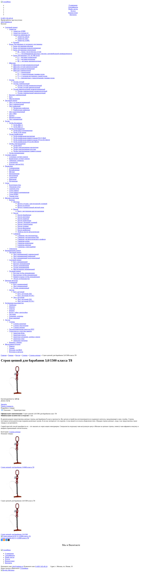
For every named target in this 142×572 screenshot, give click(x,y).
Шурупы (16, 202)
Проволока (9, 166)
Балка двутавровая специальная (24, 50)
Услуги (73, 11)
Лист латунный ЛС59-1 (25, 301)
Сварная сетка (14, 189)
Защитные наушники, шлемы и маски (26, 337)
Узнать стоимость (7, 406)
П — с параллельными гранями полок (31, 74)
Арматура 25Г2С (23, 37)
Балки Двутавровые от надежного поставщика (25, 44)
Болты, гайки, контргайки (18, 312)
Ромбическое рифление (21, 110)
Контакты (73, 15)
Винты (15, 209)
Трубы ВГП (17, 145)
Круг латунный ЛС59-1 (25, 295)
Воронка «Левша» (15, 342)
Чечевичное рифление (21, 108)
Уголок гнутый (18, 82)
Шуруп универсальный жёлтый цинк (30, 207)
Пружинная (13, 181)
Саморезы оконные (24, 245)
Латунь (11, 290)
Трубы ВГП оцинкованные (23, 130)
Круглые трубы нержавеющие (24, 273)
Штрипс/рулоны (15, 117)
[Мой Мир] (6, 540)
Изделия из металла (16, 352)
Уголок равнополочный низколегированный (29, 89)
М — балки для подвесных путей (29, 52)
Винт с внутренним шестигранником (30, 211)
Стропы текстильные (20, 325)
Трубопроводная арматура (14, 303)
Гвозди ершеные (23, 219)
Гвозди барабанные (24, 215)
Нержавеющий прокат (13, 250)
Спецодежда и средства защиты (20, 331)
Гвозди (15, 213)
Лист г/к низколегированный (19, 102)
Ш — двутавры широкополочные (29, 61)
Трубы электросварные (17, 144)
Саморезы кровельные (25, 243)
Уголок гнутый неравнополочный (29, 85)
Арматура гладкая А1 (20, 33)
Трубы (7, 121)
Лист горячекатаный (16, 104)
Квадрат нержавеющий (21, 264)
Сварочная (13, 177)
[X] (9, 540)
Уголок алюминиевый (21, 288)
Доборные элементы (16, 160)
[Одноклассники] (4, 540)
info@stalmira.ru (6, 22)
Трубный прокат (15, 271)
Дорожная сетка (14, 187)
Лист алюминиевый (20, 286)
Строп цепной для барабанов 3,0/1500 (14, 534)
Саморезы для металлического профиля (31, 239)
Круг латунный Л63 (24, 294)
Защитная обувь (19, 333)
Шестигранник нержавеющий (24, 269)
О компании (73, 5)
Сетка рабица (14, 190)
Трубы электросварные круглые (24, 149)
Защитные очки (18, 339)
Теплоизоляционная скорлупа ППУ (21, 329)
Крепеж (12, 200)
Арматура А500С (23, 40)
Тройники (12, 305)
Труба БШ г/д (18, 125)
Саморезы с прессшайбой (26, 247)
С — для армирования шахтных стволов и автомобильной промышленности (44, 53)
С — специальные (23, 72)
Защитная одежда (19, 335)
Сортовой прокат (15, 260)
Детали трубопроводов (21, 279)
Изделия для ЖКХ (15, 350)
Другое (7, 320)
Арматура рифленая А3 (21, 35)
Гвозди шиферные (23, 230)
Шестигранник (14, 99)
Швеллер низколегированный (24, 68)
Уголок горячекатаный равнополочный (31, 93)
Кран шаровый (14, 318)
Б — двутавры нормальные (27, 57)
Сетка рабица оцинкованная (19, 192)
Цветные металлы (11, 280)
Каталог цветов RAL (16, 164)
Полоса (11, 115)
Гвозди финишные (24, 228)
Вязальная (12, 179)
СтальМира (24, 568)
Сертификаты (73, 7)
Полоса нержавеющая (21, 265)
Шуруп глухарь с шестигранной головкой (32, 204)
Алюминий (13, 282)
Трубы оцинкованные (17, 129)
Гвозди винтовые (23, 217)
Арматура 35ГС (23, 38)
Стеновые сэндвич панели (18, 157)
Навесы (12, 346)
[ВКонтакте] (2, 540)
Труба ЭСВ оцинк (19, 132)
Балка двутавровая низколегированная (27, 48)
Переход (12, 307)
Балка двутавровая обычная (23, 46)
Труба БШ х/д (18, 127)
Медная (12, 172)
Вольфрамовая (14, 170)
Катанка (16, 42)
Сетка (7, 183)
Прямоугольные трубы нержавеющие (26, 277)
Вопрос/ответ (73, 13)
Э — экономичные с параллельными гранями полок (36, 78)
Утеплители (13, 162)
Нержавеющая (14, 174)
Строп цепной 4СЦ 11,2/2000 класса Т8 (15, 538)
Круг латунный (18, 292)
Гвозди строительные (25, 224)
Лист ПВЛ (13, 114)
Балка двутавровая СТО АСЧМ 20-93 (26, 55)
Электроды (13, 249)
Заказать (4, 404)
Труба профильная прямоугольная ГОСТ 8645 (29, 138)
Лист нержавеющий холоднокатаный (26, 258)
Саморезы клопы (23, 241)
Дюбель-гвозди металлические (28, 232)
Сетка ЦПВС (14, 194)
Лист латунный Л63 (24, 299)
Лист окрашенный (15, 119)
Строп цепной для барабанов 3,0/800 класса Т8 (17, 467)
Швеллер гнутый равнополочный (25, 67)
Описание (7, 410)
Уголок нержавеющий (21, 267)
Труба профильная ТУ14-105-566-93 (26, 142)
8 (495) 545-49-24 (7, 18)
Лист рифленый (14, 106)
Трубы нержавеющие (16, 153)
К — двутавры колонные (26, 59)
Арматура (12, 29)
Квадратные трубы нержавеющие (25, 275)
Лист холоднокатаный (17, 112)
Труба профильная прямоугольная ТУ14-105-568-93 (31, 140)
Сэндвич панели (11, 155)
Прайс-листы (73, 9)
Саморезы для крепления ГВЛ (28, 237)
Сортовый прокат (11, 27)
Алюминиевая (14, 168)
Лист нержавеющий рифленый (24, 256)
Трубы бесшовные (15, 123)
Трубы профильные (16, 134)
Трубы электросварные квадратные (25, 147)
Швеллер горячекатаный (22, 70)
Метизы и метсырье (12, 198)
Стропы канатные (19, 324)
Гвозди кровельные (24, 220)
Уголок (11, 80)
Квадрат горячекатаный (17, 95)
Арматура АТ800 (19, 31)
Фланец (12, 310)
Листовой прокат (11, 100)
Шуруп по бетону (23, 205)
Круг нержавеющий (20, 262)
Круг (11, 97)
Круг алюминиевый (20, 284)
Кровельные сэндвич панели (19, 159)
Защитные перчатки (20, 340)
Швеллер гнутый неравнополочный (26, 65)
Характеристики (19, 410)
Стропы (12, 322)
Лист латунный (18, 297)
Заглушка (12, 314)
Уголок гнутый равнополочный (28, 87)
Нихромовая (13, 175)
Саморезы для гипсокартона (27, 235)
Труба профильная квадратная (24, 136)
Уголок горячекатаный (21, 83)
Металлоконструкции (12, 344)
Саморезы (16, 234)
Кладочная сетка (15, 185)
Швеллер (12, 63)
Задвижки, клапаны (16, 316)
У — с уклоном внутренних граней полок (32, 76)
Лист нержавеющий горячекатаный (26, 254)
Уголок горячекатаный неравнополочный (32, 91)
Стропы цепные (19, 327)
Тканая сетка (13, 196)
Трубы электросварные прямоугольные (27, 151)
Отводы (12, 309)
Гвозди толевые (23, 226)
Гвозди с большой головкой (27, 222)
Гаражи (11, 348)
